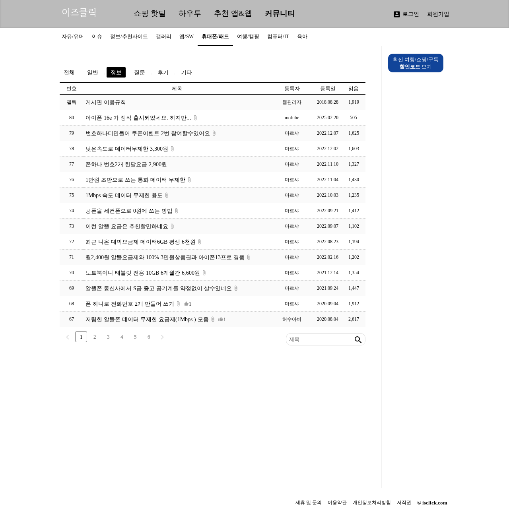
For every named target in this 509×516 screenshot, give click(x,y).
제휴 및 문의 (308, 502)
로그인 (406, 14)
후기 (163, 72)
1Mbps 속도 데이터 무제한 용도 (124, 195)
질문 (139, 72)
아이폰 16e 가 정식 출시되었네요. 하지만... (138, 117)
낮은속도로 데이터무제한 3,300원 (126, 148)
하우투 (190, 13)
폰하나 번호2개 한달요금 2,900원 (126, 164)
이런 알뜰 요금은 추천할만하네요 (126, 226)
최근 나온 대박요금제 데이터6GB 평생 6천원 (140, 242)
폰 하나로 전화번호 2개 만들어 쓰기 (129, 304)
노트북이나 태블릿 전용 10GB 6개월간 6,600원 (142, 273)
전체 (69, 72)
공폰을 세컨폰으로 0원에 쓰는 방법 (129, 211)
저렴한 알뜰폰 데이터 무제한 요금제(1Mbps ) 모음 (147, 319)
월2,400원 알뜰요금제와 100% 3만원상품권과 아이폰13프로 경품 (165, 257)
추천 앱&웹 (233, 13)
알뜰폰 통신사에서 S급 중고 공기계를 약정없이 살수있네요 (158, 288)
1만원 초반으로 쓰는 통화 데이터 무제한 (135, 180)
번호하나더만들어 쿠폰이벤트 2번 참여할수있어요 (147, 133)
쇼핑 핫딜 (150, 13)
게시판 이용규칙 (105, 102)
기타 (186, 72)
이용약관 (337, 502)
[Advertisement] (212, 420)
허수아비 (291, 319)
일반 (92, 72)
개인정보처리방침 (372, 502)
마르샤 (292, 133)
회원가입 (438, 14)
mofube (292, 117)
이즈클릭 (79, 12)
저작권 (404, 502)
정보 (116, 72)
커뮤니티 (280, 13)
